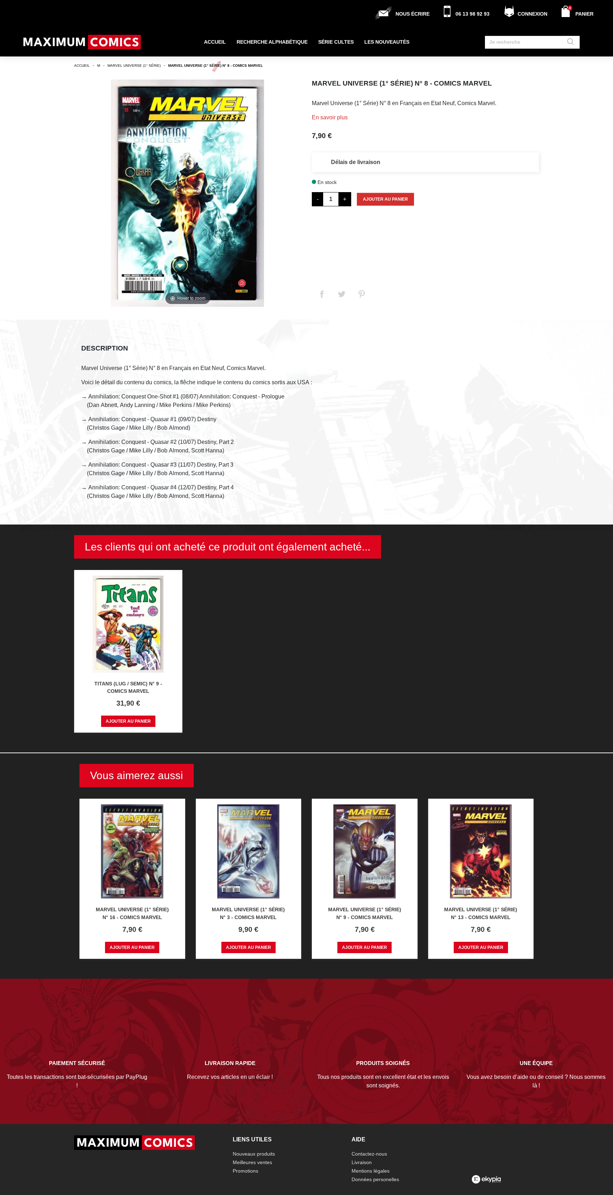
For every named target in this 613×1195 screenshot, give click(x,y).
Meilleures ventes (252, 1162)
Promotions (245, 1171)
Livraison (362, 1162)
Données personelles (375, 1179)
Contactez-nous (369, 1154)
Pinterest (361, 294)
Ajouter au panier (385, 199)
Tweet (342, 294)
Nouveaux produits (254, 1154)
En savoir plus (330, 117)
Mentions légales (371, 1171)
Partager (322, 294)
